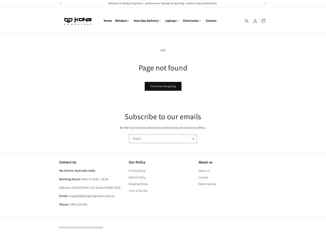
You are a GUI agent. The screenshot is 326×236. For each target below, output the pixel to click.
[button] (123, 21)
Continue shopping (163, 86)
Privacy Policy (137, 170)
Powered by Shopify (93, 227)
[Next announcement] (265, 3)
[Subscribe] (192, 138)
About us (204, 170)
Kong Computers (75, 227)
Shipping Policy (138, 184)
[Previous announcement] (60, 3)
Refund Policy (137, 177)
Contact (203, 177)
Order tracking (207, 184)
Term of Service (138, 190)
